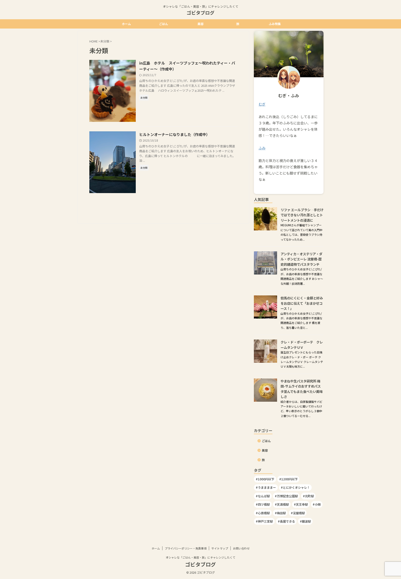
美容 (200, 24)
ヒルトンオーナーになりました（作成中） (174, 134)
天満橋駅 (283, 504)
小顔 (318, 504)
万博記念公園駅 (287, 496)
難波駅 (306, 521)
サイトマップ (219, 548)
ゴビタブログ (200, 12)
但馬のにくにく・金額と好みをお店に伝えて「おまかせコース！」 (302, 303)
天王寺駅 (302, 504)
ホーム (126, 24)
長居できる (287, 521)
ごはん (163, 24)
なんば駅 (264, 496)
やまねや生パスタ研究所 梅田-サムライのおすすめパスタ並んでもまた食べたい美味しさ (302, 388)
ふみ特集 (275, 24)
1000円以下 (266, 479)
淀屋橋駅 (299, 513)
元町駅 (309, 496)
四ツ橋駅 (264, 504)
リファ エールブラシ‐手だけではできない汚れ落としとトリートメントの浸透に (302, 215)
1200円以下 (289, 479)
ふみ (262, 148)
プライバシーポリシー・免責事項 (186, 548)
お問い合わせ (241, 548)
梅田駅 (281, 513)
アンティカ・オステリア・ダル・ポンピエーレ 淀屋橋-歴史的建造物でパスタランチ (301, 259)
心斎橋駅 (264, 513)
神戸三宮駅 (265, 521)
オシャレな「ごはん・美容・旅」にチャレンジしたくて (200, 557)
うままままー (267, 487)
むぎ (262, 104)
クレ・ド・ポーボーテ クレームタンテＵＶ (302, 345)
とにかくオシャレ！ (296, 487)
